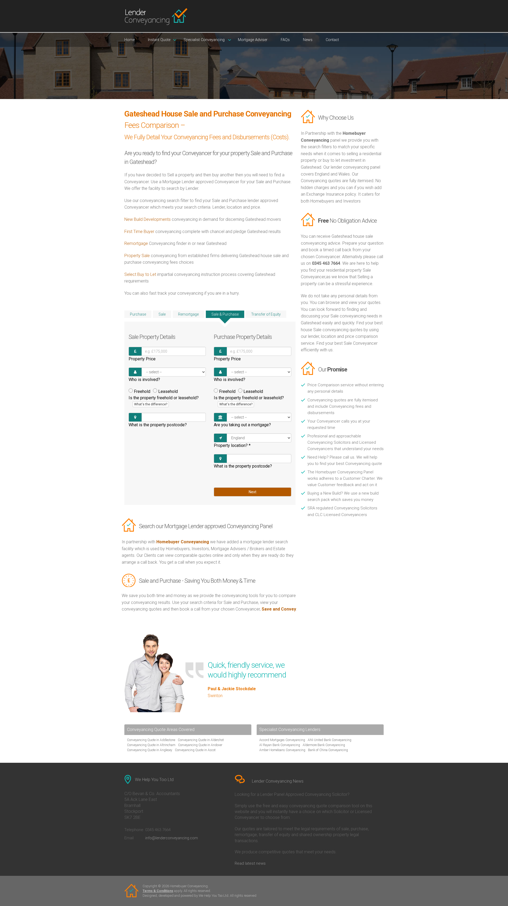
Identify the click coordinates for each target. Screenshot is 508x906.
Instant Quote (159, 40)
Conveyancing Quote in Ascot (195, 750)
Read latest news (250, 863)
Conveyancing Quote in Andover (200, 745)
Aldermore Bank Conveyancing (324, 745)
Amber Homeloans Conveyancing (282, 750)
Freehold (142, 391)
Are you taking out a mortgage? (242, 424)
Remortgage (136, 243)
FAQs (285, 40)
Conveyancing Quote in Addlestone (151, 740)
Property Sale (137, 255)
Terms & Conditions (158, 891)
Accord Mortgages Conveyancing (282, 740)
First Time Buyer (139, 231)
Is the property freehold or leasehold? (164, 400)
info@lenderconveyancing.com (171, 838)
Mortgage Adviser (252, 40)
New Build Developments (147, 219)
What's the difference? (150, 404)
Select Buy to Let (140, 274)
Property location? (232, 445)
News (307, 40)
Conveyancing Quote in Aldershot (201, 740)
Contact (332, 40)
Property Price (142, 358)
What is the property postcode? (158, 424)
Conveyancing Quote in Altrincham (151, 745)
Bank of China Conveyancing (328, 750)
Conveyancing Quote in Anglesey (149, 750)
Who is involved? (144, 379)
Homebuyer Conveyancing (182, 541)
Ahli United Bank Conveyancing (329, 740)
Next (252, 492)
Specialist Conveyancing (204, 40)
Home (129, 40)
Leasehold (168, 391)
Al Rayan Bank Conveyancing (279, 745)
